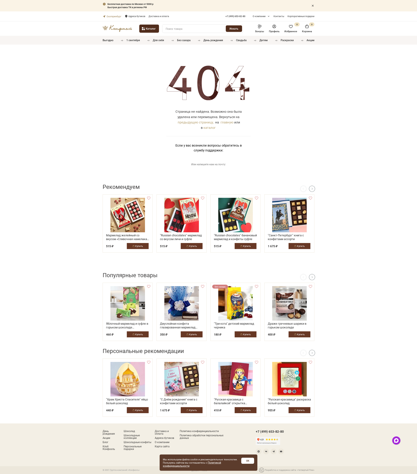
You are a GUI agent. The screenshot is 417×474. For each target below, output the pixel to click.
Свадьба (241, 40)
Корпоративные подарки (301, 16)
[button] (312, 189)
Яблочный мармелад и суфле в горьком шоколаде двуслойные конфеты (127, 325)
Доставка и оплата (159, 16)
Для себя (158, 40)
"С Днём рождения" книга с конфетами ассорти (178, 401)
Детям (263, 40)
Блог (105, 442)
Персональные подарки (133, 447)
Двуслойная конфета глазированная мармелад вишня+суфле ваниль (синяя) (180, 325)
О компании (259, 16)
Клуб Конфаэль (109, 447)
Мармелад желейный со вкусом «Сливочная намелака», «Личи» (127, 237)
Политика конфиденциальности (199, 431)
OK (247, 460)
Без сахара (184, 40)
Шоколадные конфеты (137, 442)
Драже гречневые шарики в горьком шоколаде (287, 325)
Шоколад (129, 431)
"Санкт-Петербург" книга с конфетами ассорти (286, 237)
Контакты (278, 16)
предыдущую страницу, (196, 122)
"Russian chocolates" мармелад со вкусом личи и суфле (181, 237)
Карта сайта (162, 446)
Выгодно (108, 40)
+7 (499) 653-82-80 (270, 431)
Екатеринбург (114, 16)
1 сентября (133, 40)
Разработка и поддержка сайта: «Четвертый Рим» (289, 469)
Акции (310, 40)
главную (227, 122)
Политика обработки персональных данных (201, 436)
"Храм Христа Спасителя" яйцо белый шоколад (127, 401)
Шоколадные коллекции (132, 436)
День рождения (213, 40)
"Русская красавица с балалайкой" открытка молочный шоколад (229, 401)
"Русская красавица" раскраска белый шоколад (289, 401)
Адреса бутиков (136, 16)
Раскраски (287, 40)
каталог (209, 127)
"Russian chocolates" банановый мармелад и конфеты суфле (235, 237)
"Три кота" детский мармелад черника (234, 325)
